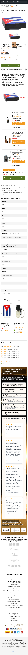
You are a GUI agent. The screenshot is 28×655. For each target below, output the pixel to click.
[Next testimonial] (25, 468)
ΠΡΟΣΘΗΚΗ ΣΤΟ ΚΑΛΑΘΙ (10, 65)
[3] (6, 48)
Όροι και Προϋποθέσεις (14, 588)
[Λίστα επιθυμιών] (26, 6)
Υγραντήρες (14, 618)
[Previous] (1, 69)
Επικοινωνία (14, 577)
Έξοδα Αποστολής (14, 584)
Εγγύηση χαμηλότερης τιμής (13, 400)
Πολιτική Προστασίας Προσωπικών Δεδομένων (14, 590)
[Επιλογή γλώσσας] (14, 651)
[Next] (26, 69)
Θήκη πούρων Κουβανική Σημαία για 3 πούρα (7, 325)
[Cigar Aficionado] (6, 530)
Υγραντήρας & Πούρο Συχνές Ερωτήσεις (14, 605)
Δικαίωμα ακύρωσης (14, 599)
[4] (7, 48)
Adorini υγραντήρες (14, 620)
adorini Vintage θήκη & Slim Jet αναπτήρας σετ (18, 133)
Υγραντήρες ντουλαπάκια (14, 616)
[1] (3, 48)
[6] (17, 135)
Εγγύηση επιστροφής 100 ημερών (14, 595)
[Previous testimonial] (3, 468)
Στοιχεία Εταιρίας (14, 603)
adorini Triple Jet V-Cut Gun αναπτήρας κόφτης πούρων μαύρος (17, 152)
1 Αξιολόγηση (13, 47)
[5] (8, 48)
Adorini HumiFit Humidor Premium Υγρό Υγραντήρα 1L (18, 114)
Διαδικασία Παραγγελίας (14, 586)
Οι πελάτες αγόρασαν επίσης (14, 69)
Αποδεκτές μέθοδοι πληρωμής (14, 601)
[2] (4, 48)
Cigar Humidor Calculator (14, 607)
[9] (19, 135)
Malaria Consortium (17, 640)
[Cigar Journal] (15, 530)
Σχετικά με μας (14, 592)
